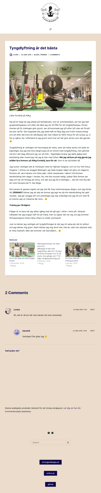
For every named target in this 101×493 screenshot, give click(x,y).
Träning (43, 55)
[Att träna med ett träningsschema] (78, 249)
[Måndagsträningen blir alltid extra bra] (51, 253)
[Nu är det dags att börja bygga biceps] (22, 249)
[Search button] (68, 442)
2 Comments (55, 55)
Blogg (36, 55)
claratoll (26, 331)
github (50, 484)
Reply (93, 309)
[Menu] (50, 29)
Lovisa (17, 309)
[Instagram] (52, 433)
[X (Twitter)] (49, 433)
